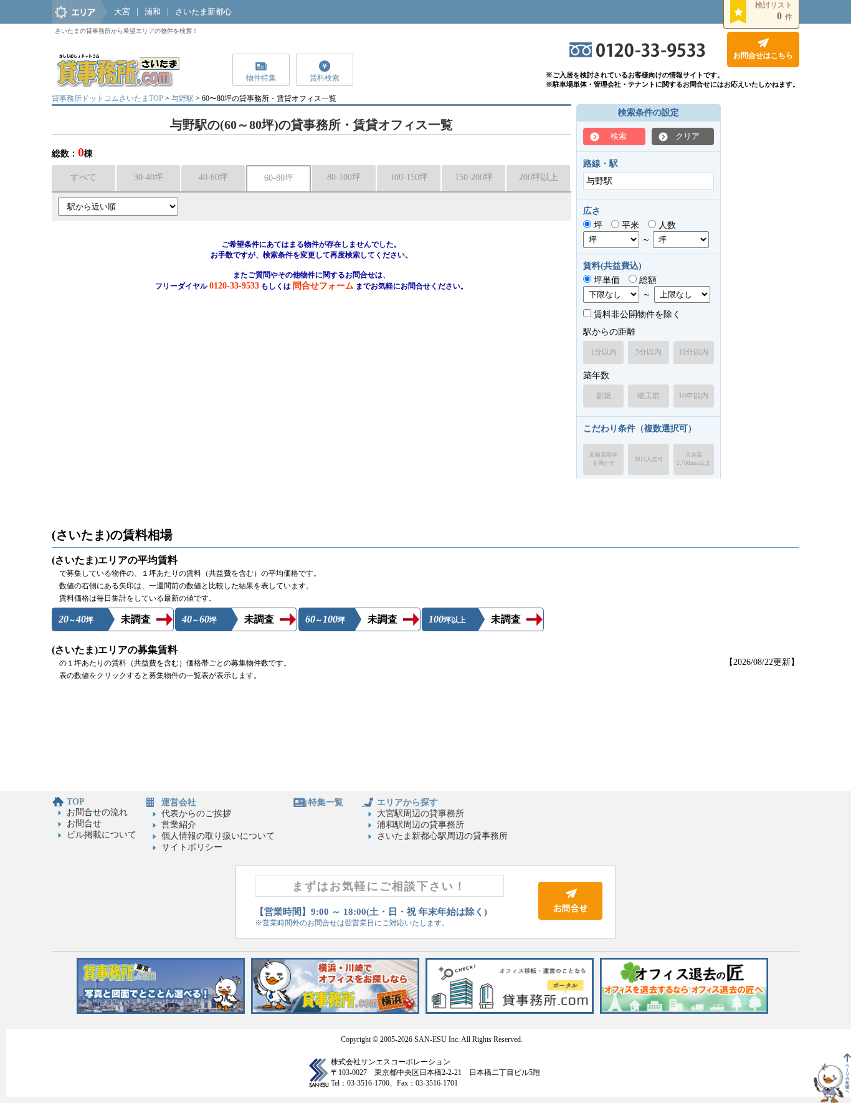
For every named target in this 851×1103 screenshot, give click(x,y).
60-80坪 (278, 178)
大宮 (122, 11)
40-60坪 (213, 177)
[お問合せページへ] (570, 917)
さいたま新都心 (203, 11)
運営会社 (178, 802)
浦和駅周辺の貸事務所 (420, 824)
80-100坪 (344, 177)
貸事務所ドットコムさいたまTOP (107, 98)
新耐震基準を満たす (603, 459)
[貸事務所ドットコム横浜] (335, 1011)
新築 (603, 395)
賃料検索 (325, 78)
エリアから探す (407, 802)
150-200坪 (474, 177)
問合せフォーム (323, 285)
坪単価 (605, 280)
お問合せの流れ (97, 812)
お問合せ (84, 823)
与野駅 (182, 98)
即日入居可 (649, 459)
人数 (666, 225)
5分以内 (648, 352)
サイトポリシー (191, 847)
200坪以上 (538, 177)
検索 (619, 136)
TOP (76, 801)
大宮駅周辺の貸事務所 (420, 813)
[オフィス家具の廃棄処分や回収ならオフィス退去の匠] (684, 1011)
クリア (687, 136)
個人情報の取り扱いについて (218, 836)
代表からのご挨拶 (196, 813)
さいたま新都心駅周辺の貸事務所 (442, 836)
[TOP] (117, 84)
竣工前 (648, 395)
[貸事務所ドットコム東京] (161, 1011)
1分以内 (604, 352)
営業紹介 (178, 824)
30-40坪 (148, 177)
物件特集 (261, 78)
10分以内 (693, 352)
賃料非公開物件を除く (636, 314)
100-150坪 (409, 177)
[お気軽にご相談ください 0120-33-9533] (637, 54)
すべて (83, 177)
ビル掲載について (101, 834)
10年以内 (693, 395)
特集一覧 (325, 802)
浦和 (153, 11)
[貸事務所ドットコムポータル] (510, 1011)
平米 (629, 225)
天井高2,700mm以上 (693, 459)
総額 (647, 280)
